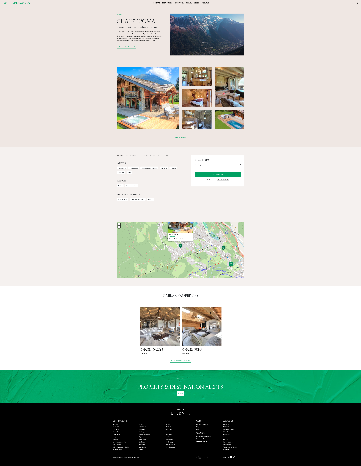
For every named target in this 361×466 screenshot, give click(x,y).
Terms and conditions (230, 447)
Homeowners (179, 3)
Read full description (125, 46)
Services (197, 3)
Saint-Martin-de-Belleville (121, 447)
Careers (225, 437)
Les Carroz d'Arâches (120, 442)
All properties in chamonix (180, 360)
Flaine (141, 449)
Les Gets (116, 429)
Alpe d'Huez (117, 432)
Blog (197, 427)
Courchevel (116, 434)
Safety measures (228, 442)
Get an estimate (201, 441)
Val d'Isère (142, 439)
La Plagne (142, 432)
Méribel (115, 439)
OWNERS (200, 432)
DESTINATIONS (120, 420)
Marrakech (168, 434)
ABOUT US (228, 420)
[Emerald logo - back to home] (17, 3)
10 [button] (231, 264)
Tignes (141, 437)
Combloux (142, 427)
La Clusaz (142, 442)
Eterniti (225, 432)
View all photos (180, 137)
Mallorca (168, 427)
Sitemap (226, 449)
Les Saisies (142, 447)
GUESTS (200, 420)
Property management (203, 436)
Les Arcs (142, 429)
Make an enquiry (218, 174)
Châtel (141, 424)
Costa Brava (169, 429)
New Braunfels (170, 447)
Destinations (167, 3)
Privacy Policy (227, 444)
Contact (226, 439)
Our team (226, 434)
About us (226, 424)
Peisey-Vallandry (144, 434)
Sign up (180, 393)
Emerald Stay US (228, 429)
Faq (197, 429)
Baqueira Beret (117, 449)
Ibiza (167, 432)
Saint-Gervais (117, 444)
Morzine (115, 424)
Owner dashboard (202, 439)
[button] (180, 246)
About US (205, 3)
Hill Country (169, 442)
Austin (167, 437)
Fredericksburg (170, 444)
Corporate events (202, 424)
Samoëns (142, 444)
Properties (156, 3)
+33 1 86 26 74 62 (223, 180)
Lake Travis (169, 439)
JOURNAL (189, 3)
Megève (115, 437)
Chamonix (116, 427)
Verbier (167, 424)
